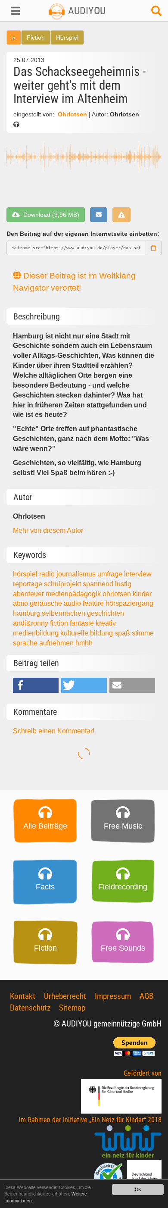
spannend (99, 584)
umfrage (110, 574)
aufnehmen (57, 643)
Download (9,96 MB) (49, 214)
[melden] (121, 214)
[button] (14, 11)
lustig (123, 584)
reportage (28, 584)
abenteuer (29, 594)
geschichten (105, 613)
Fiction (36, 37)
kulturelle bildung (87, 633)
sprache (26, 643)
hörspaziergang (129, 603)
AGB (146, 996)
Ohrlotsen (72, 114)
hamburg (27, 613)
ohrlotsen (118, 594)
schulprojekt (63, 584)
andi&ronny (31, 623)
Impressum (113, 996)
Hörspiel (67, 37)
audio (73, 603)
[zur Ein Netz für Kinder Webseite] (128, 1142)
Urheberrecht (65, 996)
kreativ (106, 623)
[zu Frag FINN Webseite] (109, 1176)
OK (138, 1189)
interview (138, 574)
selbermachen (64, 613)
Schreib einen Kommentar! (53, 731)
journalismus (76, 574)
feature (94, 603)
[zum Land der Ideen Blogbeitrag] (144, 1176)
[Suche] (156, 13)
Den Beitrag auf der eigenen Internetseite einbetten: (82, 233)
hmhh (84, 643)
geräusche (47, 603)
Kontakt (22, 996)
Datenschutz (30, 1008)
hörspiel (26, 574)
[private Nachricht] (98, 214)
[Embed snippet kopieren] (154, 248)
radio (47, 574)
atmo (21, 603)
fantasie (83, 623)
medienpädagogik (74, 594)
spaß (123, 633)
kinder (142, 594)
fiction (60, 623)
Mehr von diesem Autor (48, 530)
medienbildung (36, 633)
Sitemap (72, 1008)
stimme (143, 633)
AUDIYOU (85, 11)
